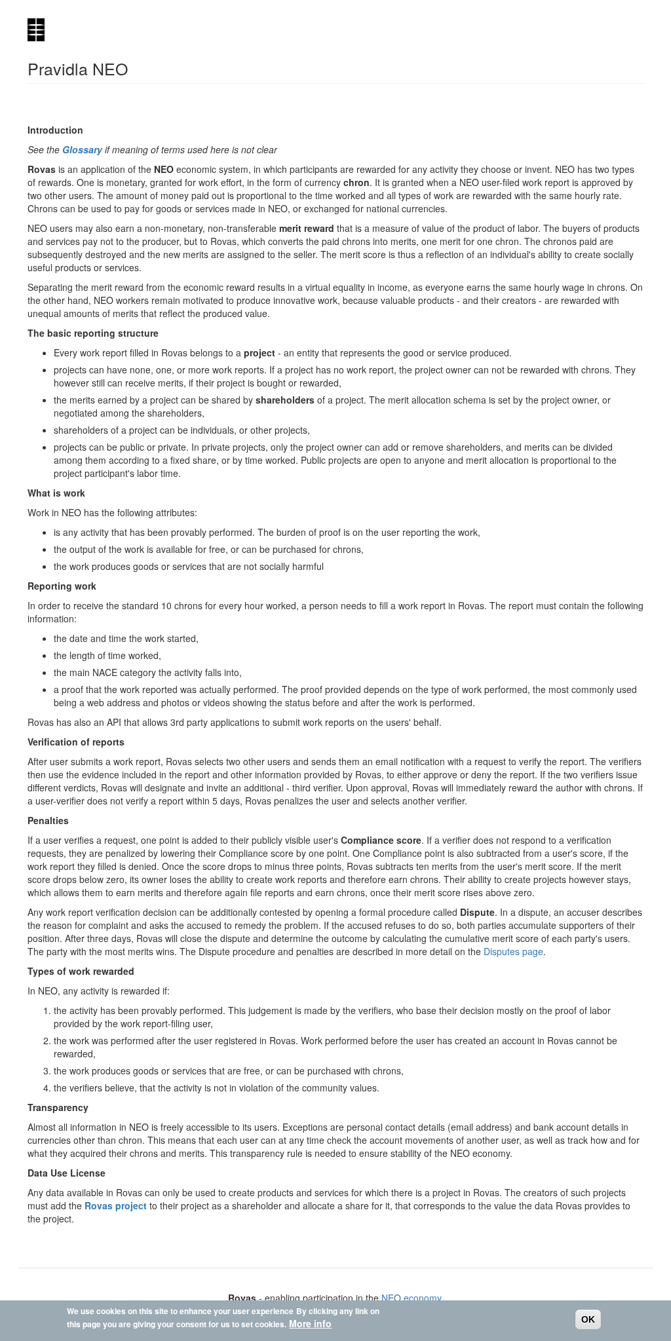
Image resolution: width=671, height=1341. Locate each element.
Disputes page (513, 951)
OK (588, 1319)
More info (310, 1323)
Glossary (82, 149)
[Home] (41, 29)
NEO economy (411, 1297)
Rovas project (116, 1205)
